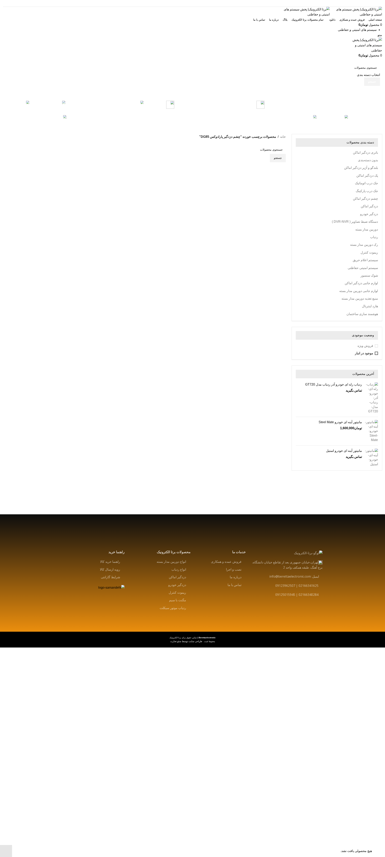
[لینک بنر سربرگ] (192, 428)
